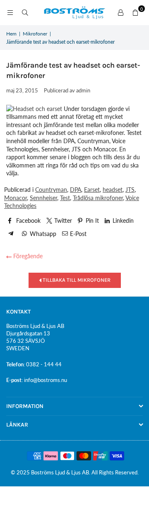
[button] (135, 12)
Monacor (15, 197)
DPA (75, 189)
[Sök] (24, 12)
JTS (130, 189)
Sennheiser (43, 197)
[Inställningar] (120, 12)
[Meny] (9, 12)
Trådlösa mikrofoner (98, 197)
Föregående (27, 255)
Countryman (51, 189)
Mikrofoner (35, 34)
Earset (92, 189)
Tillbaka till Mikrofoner (76, 280)
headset (113, 189)
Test (65, 197)
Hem (11, 34)
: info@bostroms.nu (44, 380)
